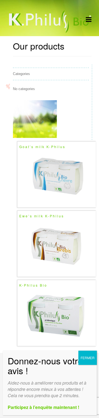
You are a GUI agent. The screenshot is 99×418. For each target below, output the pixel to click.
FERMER (88, 357)
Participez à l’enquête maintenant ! (43, 407)
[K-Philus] (49, 32)
